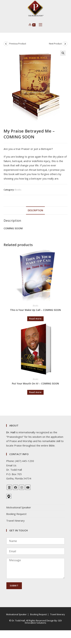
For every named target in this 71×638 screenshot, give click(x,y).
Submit (14, 585)
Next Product (55, 43)
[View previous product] (6, 43)
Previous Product (17, 43)
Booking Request (16, 514)
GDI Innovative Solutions (43, 621)
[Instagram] (21, 487)
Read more (35, 318)
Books (18, 189)
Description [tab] (35, 210)
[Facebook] (15, 487)
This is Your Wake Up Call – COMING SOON (35, 310)
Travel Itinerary (15, 520)
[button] (63, 53)
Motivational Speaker (18, 507)
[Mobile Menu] (39, 25)
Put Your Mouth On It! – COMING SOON (35, 383)
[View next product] (65, 43)
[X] (9, 487)
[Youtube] (28, 487)
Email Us (11, 465)
